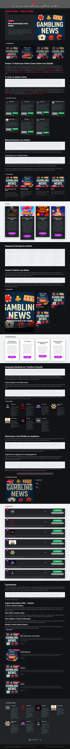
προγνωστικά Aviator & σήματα (48, 70)
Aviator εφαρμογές (35, 70)
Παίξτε (17, 6)
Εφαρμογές (26, 6)
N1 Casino (26, 119)
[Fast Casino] (38, 103)
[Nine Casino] (7, 103)
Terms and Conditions (49, 746)
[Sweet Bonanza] (27, 182)
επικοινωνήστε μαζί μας (28, 92)
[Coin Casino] (22, 103)
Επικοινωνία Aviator (62, 746)
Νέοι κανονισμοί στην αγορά (18, 24)
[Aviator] (35, 2)
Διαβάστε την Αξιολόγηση (9, 113)
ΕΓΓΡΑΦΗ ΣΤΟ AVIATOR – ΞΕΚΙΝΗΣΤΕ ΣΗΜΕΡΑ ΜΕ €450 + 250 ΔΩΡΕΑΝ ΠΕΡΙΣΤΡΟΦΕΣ (35, 473)
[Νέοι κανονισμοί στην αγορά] (50, 27)
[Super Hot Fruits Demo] (43, 211)
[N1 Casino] (22, 121)
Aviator (13, 6)
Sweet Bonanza (24, 189)
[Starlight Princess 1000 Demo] (58, 211)
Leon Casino (42, 119)
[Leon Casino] (38, 121)
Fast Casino (42, 101)
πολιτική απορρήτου (42, 92)
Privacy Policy (56, 746)
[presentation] (59, 38)
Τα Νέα (48, 6)
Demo (21, 6)
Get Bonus (12, 356)
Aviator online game (20, 70)
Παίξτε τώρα (53, 6)
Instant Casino (12, 119)
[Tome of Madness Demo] (12, 211)
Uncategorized (8, 186)
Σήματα (31, 6)
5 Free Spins (27, 341)
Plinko (52, 189)
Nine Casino (11, 101)
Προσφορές (43, 6)
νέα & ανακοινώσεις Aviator (37, 93)
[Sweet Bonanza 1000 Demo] (27, 211)
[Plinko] (58, 182)
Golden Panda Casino (59, 101)
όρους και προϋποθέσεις (9, 93)
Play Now (46, 112)
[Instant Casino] (7, 121)
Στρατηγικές (36, 6)
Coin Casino (26, 101)
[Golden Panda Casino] (53, 103)
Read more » (22, 643)
